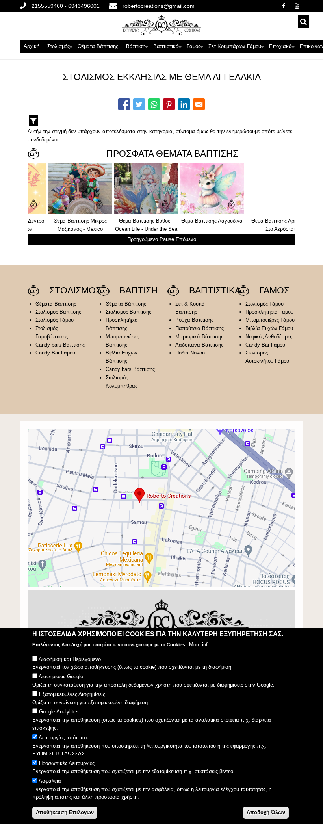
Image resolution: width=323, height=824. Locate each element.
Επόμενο (186, 239)
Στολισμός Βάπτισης (58, 312)
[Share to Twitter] (139, 104)
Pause (167, 239)
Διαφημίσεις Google (61, 676)
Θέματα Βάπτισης (98, 46)
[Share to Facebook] (124, 104)
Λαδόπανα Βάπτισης (199, 345)
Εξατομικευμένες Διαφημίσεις (72, 694)
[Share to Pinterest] (169, 104)
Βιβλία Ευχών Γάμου (269, 328)
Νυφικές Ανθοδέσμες (268, 337)
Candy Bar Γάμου (55, 353)
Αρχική (31, 46)
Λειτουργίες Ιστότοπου (64, 737)
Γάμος (195, 48)
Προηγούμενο (142, 239)
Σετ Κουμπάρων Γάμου (236, 48)
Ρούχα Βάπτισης (194, 320)
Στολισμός (60, 48)
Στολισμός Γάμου (54, 320)
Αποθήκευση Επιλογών (65, 812)
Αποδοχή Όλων (266, 812)
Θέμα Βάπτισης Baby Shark (257, 221)
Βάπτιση (137, 48)
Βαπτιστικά (168, 48)
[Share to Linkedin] (184, 104)
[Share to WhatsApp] (154, 104)
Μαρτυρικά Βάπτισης (199, 337)
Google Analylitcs (59, 712)
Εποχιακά (282, 48)
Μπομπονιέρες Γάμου (270, 320)
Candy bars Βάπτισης (60, 345)
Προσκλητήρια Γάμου (269, 312)
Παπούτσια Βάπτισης (199, 328)
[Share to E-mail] (199, 104)
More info (199, 645)
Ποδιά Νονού (190, 353)
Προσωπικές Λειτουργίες (67, 763)
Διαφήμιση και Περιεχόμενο (70, 659)
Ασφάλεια (50, 781)
